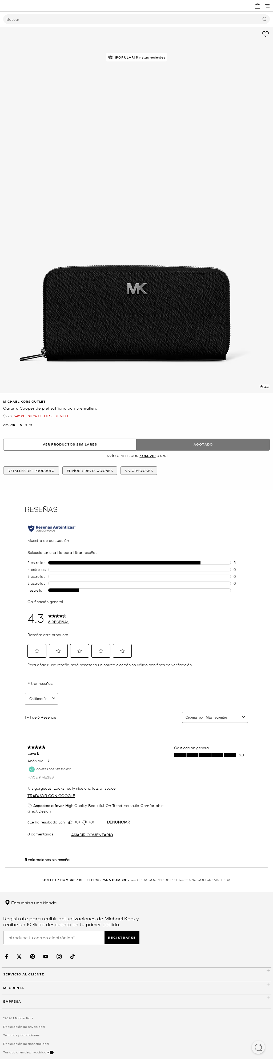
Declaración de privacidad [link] (24, 1026)
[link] (6, 956)
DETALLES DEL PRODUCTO (31, 470)
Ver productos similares (70, 444)
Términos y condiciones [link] (21, 1035)
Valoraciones (139, 470)
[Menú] (267, 6)
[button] (258, 1048)
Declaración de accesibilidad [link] (26, 1043)
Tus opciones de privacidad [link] (24, 1052)
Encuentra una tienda (33, 902)
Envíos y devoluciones (90, 470)
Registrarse (122, 937)
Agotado (203, 444)
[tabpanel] (136, 210)
